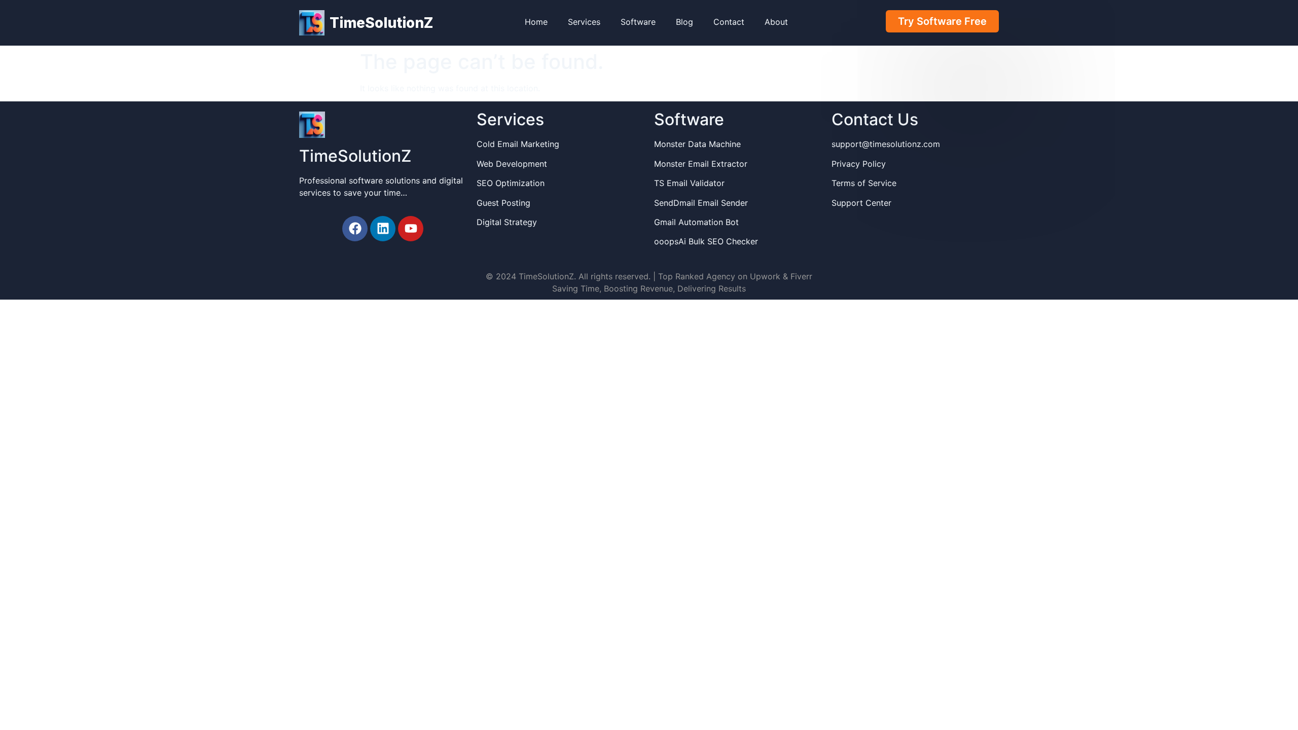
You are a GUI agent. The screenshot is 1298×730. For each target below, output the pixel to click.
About (776, 22)
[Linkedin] (382, 228)
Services (584, 22)
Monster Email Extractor (700, 164)
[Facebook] (355, 228)
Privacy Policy (859, 164)
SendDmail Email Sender (701, 203)
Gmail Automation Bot (696, 222)
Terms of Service (864, 183)
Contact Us (875, 119)
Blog (684, 22)
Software (638, 22)
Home (536, 22)
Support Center (861, 203)
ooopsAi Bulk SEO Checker (706, 241)
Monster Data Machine (697, 144)
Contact (728, 22)
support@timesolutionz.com (886, 144)
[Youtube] (410, 228)
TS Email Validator (689, 183)
